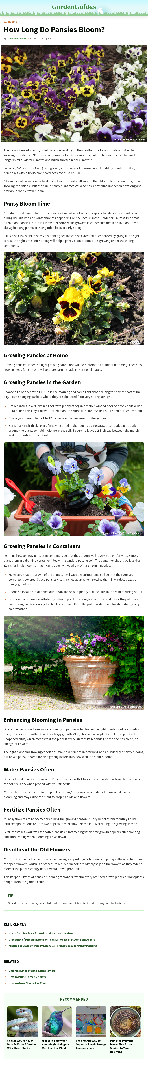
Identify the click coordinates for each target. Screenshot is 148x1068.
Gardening (10, 22)
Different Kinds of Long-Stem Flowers (32, 971)
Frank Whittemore (16, 38)
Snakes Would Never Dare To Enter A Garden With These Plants (21, 1044)
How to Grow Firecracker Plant (28, 983)
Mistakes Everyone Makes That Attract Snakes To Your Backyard (122, 1046)
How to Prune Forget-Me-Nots (27, 977)
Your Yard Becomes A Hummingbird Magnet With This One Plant (55, 1044)
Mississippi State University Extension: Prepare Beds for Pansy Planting (53, 946)
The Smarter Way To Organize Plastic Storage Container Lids (91, 1044)
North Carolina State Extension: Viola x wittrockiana (41, 933)
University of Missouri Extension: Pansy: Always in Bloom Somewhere (52, 939)
